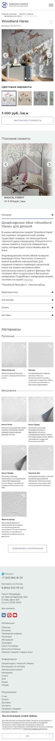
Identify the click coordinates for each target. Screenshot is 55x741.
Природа (6, 627)
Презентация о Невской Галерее (18, 663)
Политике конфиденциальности (35, 729)
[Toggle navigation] (51, 5)
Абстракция (7, 640)
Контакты (6, 705)
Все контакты (8, 608)
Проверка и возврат (11, 709)
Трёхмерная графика (12, 633)
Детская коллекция (11, 649)
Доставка (6, 315)
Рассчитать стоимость (27, 120)
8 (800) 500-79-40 (12, 587)
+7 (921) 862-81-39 (12, 577)
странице (28, 279)
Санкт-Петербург (10, 646)
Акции (5, 682)
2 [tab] (29, 78)
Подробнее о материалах (27, 548)
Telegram (9, 574)
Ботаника (6, 630)
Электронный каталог (12, 669)
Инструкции (8, 300)
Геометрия (7, 636)
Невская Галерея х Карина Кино (17, 652)
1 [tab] (25, 78)
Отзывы (5, 685)
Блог (4, 679)
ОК (27, 736)
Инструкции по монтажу (13, 666)
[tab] (27, 215)
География (7, 643)
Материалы (7, 672)
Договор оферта (9, 712)
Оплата (5, 307)
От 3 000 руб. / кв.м (14, 199)
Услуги (5, 676)
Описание (7, 215)
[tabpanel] (27, 55)
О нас (4, 696)
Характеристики (10, 292)
